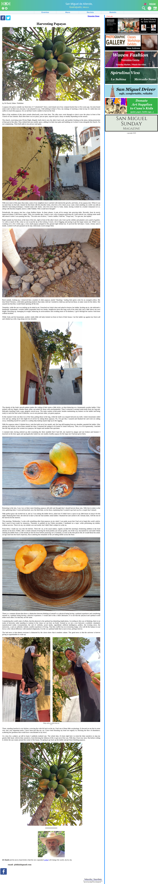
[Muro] (149, 8)
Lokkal (46, 860)
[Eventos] (155, 8)
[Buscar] (144, 8)
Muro (67, 12)
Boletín (113, 12)
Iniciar (152, 4)
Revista (90, 12)
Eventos (45, 12)
